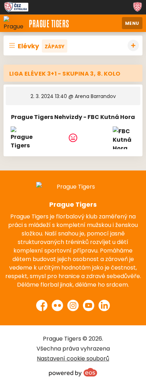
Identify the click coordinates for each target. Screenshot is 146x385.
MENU (132, 22)
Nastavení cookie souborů (73, 358)
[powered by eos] (73, 372)
